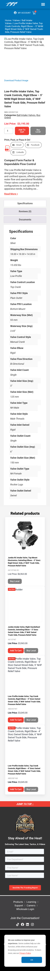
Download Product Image (16, 80)
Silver (13, 243)
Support (19, 905)
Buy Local (14, 581)
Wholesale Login (25, 909)
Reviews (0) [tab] (25, 211)
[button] (43, 4)
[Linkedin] (27, 924)
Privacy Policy (25, 953)
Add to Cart (22, 130)
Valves (16, 20)
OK (31, 960)
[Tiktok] (17, 924)
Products (18, 901)
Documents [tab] (25, 219)
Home (8, 20)
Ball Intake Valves (26, 115)
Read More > (11, 193)
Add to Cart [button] (15, 650)
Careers (31, 905)
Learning (31, 901)
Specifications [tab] (25, 203)
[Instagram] (32, 924)
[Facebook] (22, 924)
